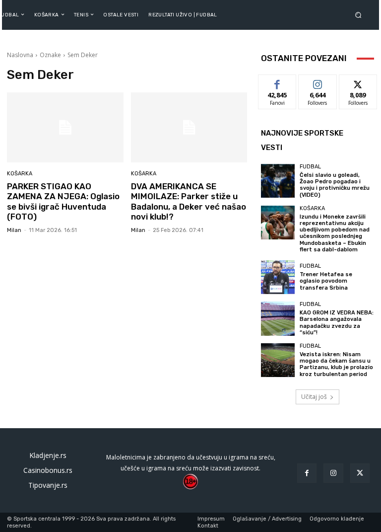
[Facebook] (307, 473)
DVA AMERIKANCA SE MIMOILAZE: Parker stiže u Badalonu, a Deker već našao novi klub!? (188, 201)
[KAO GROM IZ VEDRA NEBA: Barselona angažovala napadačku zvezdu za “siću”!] (278, 318)
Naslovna (20, 55)
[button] (360, 14)
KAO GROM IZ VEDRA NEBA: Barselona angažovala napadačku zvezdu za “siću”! (337, 322)
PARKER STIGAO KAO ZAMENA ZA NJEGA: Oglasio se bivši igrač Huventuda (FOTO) (63, 201)
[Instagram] (333, 473)
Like (277, 82)
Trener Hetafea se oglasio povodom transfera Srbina (326, 281)
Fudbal (310, 166)
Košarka (19, 173)
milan (14, 230)
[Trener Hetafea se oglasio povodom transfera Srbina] (278, 277)
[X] (360, 473)
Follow (317, 82)
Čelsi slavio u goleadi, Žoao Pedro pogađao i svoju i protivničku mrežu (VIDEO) (335, 185)
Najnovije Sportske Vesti (302, 140)
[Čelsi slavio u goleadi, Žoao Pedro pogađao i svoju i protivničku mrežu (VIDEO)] (278, 181)
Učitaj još (314, 396)
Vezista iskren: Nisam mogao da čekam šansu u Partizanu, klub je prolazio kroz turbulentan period (336, 364)
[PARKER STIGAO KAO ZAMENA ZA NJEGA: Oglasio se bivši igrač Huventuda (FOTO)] (65, 127)
